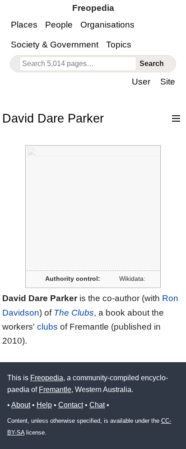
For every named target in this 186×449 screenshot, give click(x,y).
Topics (118, 44)
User (141, 81)
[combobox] (78, 64)
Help (44, 405)
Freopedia (46, 378)
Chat (97, 405)
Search (152, 63)
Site (167, 81)
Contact (70, 405)
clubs (47, 326)
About (20, 405)
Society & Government (54, 44)
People (59, 24)
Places (24, 24)
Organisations (107, 24)
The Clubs (74, 312)
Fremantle (55, 389)
